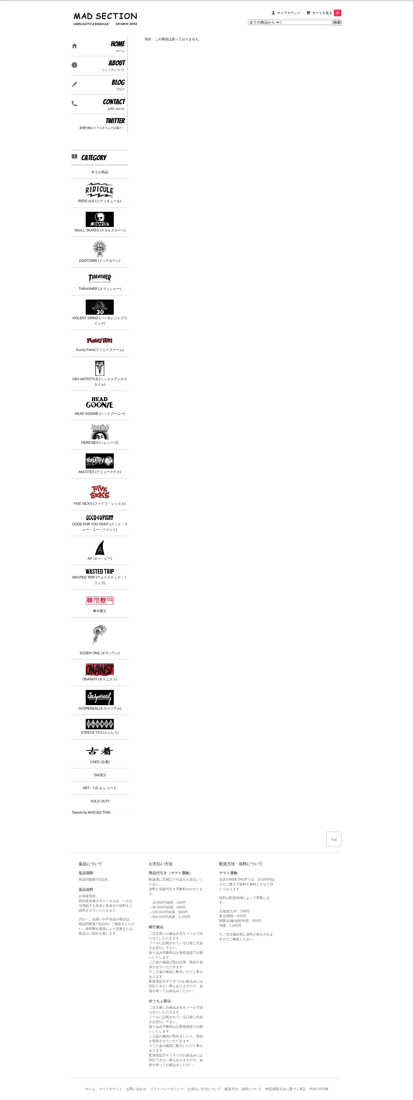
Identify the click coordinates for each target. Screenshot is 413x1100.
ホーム (90, 1089)
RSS (313, 1089)
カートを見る (325, 13)
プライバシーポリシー (167, 1089)
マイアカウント (289, 13)
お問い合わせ (136, 1089)
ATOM (323, 1089)
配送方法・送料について (243, 1089)
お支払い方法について (204, 1089)
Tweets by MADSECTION (91, 813)
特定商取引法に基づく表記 (286, 1089)
